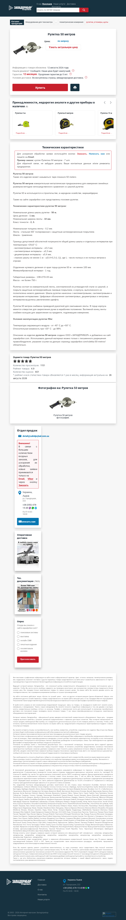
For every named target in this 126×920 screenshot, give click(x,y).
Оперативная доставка (24, 536)
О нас (39, 3)
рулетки (74, 199)
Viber (30, 478)
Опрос (20, 621)
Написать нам (27, 521)
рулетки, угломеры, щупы (97, 22)
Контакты (56, 6)
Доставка (71, 3)
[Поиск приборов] (83, 10)
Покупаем (47, 3)
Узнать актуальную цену (63, 47)
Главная (41, 879)
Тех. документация (28, 579)
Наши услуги (59, 3)
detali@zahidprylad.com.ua (36, 436)
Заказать (23, 485)
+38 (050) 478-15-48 (73, 888)
